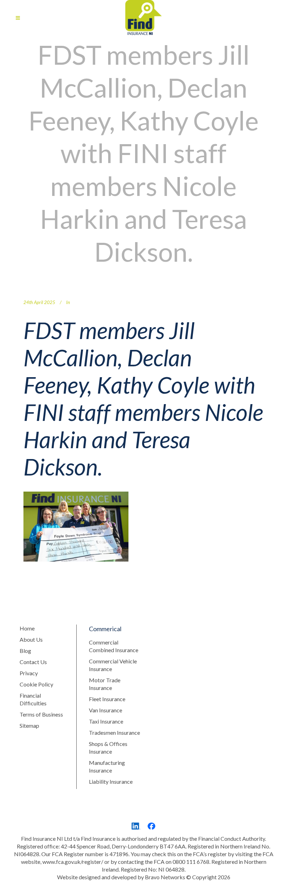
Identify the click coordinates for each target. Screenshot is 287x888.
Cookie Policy (36, 684)
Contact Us (33, 661)
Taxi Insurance (106, 721)
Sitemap (29, 725)
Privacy (29, 673)
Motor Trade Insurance (104, 684)
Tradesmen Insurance (114, 732)
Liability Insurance (111, 781)
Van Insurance (105, 710)
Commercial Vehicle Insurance (113, 665)
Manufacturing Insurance (107, 766)
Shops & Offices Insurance (108, 747)
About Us (31, 639)
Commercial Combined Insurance (113, 646)
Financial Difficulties (33, 699)
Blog (25, 650)
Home (27, 628)
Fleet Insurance (107, 699)
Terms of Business (41, 714)
